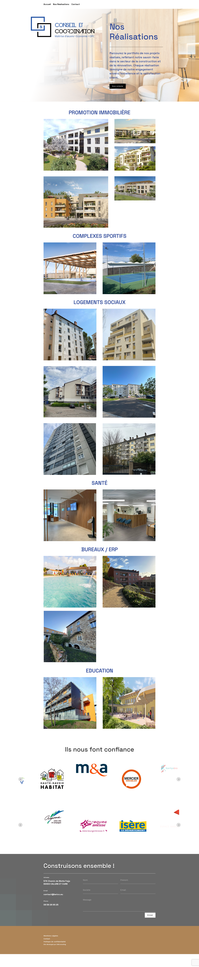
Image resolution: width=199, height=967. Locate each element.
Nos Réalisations (61, 5)
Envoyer (150, 915)
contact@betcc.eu (53, 894)
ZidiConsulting (61, 944)
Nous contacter (117, 86)
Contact (75, 5)
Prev (20, 779)
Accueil (47, 5)
